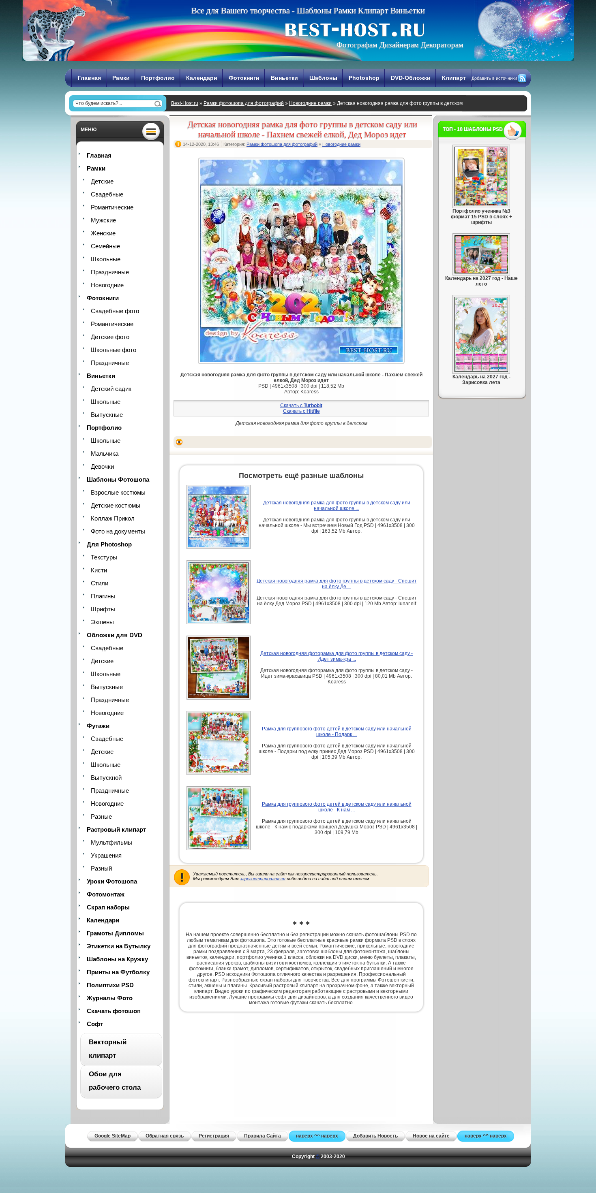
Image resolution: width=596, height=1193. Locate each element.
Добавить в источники (494, 78)
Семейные (105, 246)
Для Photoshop (109, 544)
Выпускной (106, 777)
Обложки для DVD (114, 635)
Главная (89, 78)
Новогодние (107, 285)
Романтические (112, 207)
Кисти (99, 570)
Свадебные (107, 194)
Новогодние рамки (310, 103)
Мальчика (104, 453)
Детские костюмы (115, 505)
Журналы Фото (110, 998)
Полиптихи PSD (110, 985)
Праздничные (110, 272)
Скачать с (301, 405)
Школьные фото (113, 349)
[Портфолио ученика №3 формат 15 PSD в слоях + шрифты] (481, 204)
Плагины (103, 596)
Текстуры (104, 557)
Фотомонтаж (105, 894)
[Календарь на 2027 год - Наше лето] (481, 272)
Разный (101, 868)
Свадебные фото (115, 310)
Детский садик (111, 388)
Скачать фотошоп (114, 1010)
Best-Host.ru (184, 103)
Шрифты (103, 609)
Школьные (105, 259)
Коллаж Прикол (113, 518)
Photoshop (364, 78)
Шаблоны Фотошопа (118, 479)
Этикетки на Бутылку (118, 946)
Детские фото (110, 336)
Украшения (106, 855)
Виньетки (284, 78)
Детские (102, 181)
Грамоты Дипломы (115, 933)
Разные (101, 816)
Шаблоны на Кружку (117, 959)
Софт (95, 1023)
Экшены (102, 622)
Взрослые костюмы (118, 492)
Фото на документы (118, 531)
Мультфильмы (111, 842)
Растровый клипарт (116, 829)
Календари (201, 78)
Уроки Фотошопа (112, 881)
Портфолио (158, 78)
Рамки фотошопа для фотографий (244, 103)
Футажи (98, 725)
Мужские (103, 220)
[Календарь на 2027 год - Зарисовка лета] (481, 370)
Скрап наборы (108, 907)
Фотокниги (244, 78)
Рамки (121, 78)
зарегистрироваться (262, 878)
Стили (99, 583)
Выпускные (107, 414)
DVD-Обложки (411, 78)
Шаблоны (323, 78)
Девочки (102, 466)
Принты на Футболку (118, 972)
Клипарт (454, 78)
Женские (103, 233)
